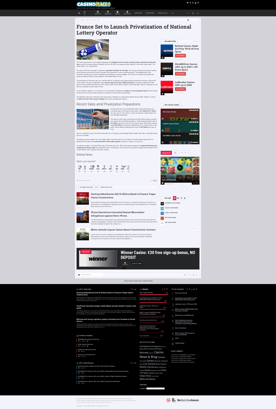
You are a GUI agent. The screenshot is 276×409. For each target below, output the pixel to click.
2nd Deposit (145, 346)
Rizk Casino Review (185, 360)
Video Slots (145, 376)
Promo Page (150, 13)
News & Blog (162, 13)
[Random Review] (94, 20)
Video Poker (159, 373)
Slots (163, 370)
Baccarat (162, 346)
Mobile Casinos (147, 367)
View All (195, 41)
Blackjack (158, 349)
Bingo (141, 349)
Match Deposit (160, 364)
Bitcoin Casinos (149, 349)
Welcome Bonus (147, 379)
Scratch (159, 370)
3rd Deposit (155, 346)
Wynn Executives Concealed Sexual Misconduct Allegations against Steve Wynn (117, 214)
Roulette (153, 370)
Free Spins (143, 361)
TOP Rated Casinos (147, 373)
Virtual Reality (155, 376)
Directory (138, 13)
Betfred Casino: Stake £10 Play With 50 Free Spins (187, 48)
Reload (147, 370)
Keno (141, 364)
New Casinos (159, 367)
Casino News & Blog (84, 180)
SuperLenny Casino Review (187, 358)
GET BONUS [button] (180, 55)
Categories (143, 388)
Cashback (151, 353)
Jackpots (164, 361)
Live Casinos (149, 364)
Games (150, 360)
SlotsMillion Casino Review (187, 355)
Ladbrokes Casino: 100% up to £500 (185, 83)
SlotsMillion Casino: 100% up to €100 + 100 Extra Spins (186, 67)
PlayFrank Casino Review (187, 362)
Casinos (161, 357)
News (154, 180)
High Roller (157, 361)
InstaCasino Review (185, 356)
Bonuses (144, 352)
